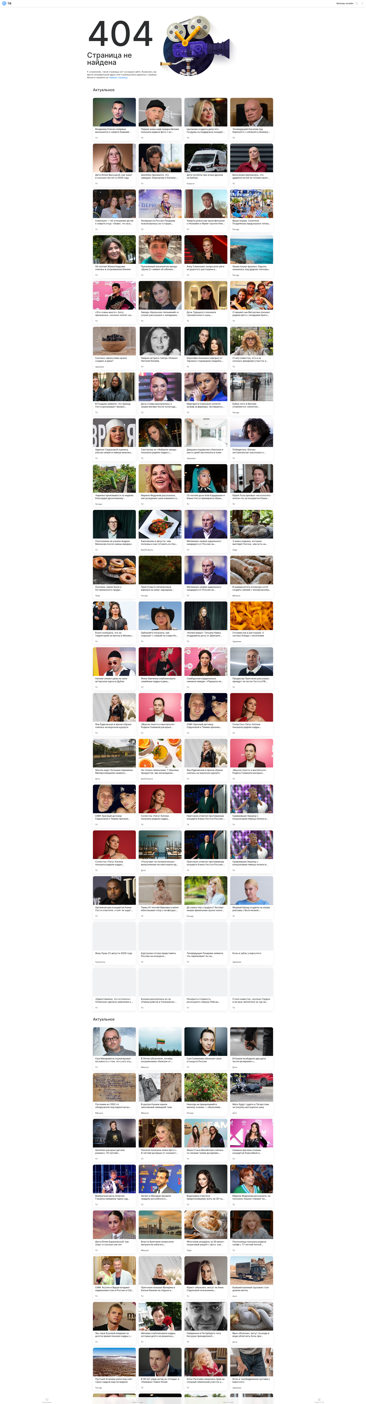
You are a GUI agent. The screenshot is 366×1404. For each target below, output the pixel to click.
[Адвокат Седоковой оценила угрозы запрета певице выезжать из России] (114, 439)
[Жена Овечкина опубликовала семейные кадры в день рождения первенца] (160, 668)
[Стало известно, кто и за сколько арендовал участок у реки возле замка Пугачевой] (251, 348)
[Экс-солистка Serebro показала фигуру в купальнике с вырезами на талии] (160, 1172)
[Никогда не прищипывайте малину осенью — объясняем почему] (205, 1277)
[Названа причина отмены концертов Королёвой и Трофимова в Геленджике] (251, 1323)
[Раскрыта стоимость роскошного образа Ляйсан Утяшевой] (205, 989)
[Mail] (4, 3)
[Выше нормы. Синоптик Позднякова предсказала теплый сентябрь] (251, 210)
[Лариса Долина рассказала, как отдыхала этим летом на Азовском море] (114, 1172)
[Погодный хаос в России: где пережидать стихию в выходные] (114, 1126)
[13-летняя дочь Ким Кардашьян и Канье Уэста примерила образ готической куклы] (205, 485)
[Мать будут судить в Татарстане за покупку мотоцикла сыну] (251, 1277)
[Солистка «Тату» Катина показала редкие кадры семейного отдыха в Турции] (251, 714)
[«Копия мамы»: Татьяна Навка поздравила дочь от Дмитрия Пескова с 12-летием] (205, 622)
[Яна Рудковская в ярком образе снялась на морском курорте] (114, 714)
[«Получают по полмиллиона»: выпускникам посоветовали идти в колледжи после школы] (160, 851)
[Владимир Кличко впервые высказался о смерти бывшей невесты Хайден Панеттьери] (114, 119)
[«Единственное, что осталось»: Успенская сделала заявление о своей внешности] (114, 989)
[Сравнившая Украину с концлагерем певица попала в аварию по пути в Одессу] (251, 806)
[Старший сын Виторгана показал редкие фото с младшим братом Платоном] (251, 302)
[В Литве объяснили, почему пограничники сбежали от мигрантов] (160, 1231)
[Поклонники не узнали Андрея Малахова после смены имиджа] (114, 531)
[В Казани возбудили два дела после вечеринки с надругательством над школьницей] (251, 1231)
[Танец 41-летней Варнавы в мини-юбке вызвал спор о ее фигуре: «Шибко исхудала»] (160, 897)
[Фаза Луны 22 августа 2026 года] (114, 943)
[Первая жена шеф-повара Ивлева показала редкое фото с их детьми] (160, 119)
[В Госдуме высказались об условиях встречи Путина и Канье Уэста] (160, 1035)
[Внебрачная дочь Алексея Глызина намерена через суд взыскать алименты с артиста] (114, 1369)
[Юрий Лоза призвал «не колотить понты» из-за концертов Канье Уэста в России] (251, 485)
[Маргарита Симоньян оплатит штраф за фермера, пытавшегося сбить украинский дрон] (205, 394)
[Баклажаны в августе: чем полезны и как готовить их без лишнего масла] (160, 531)
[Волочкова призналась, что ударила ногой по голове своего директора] (251, 165)
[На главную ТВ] (8, 3)
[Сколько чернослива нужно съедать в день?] (114, 348)
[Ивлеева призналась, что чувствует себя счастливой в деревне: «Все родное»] (251, 1172)
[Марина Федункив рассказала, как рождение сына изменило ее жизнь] (160, 485)
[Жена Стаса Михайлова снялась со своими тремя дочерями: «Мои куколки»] (205, 1323)
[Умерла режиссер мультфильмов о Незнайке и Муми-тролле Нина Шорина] (205, 210)
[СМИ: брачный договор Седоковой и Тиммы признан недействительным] (205, 714)
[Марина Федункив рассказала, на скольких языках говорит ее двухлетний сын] (251, 1369)
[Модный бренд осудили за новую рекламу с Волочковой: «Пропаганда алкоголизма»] (251, 897)
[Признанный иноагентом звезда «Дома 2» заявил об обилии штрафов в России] (160, 256)
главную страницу (118, 77)
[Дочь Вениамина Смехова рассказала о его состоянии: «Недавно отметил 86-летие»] (251, 1126)
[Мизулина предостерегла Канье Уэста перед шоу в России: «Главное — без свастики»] (205, 1035)
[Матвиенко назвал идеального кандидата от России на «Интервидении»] (205, 531)
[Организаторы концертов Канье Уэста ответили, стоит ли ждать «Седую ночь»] (114, 897)
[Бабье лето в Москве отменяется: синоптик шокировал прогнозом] (251, 394)
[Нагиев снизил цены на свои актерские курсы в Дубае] (114, 668)
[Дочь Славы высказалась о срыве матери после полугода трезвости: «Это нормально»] (160, 394)
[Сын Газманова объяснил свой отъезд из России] (205, 1231)
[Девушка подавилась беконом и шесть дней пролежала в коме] (205, 439)
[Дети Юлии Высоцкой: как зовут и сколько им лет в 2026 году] (114, 165)
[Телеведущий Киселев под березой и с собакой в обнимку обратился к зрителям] (251, 119)
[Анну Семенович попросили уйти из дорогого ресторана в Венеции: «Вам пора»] (205, 256)
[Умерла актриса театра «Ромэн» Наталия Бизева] (160, 348)
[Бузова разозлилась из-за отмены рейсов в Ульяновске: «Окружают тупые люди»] (160, 989)
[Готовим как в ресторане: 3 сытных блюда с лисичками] (251, 622)
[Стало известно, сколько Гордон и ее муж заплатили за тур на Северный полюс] (251, 989)
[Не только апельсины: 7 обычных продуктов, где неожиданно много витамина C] (160, 760)
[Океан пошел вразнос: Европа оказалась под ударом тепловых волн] (251, 256)
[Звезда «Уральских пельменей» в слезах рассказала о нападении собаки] (160, 302)
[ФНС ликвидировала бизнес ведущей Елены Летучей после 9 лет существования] (205, 1126)
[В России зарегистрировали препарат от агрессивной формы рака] (160, 1126)
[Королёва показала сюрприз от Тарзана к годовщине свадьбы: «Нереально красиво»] (205, 348)
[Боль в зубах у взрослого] (251, 943)
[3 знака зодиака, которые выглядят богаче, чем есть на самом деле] (251, 531)
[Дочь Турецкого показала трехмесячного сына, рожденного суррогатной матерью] (205, 302)
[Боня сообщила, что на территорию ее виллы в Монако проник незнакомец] (114, 622)
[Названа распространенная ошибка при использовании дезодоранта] (160, 1080)
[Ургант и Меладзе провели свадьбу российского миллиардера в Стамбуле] (160, 1369)
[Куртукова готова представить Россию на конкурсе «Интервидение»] (160, 943)
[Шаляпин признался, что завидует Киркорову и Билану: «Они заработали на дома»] (160, 165)
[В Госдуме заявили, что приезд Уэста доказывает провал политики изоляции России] (114, 394)
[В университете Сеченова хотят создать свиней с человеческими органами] (251, 577)
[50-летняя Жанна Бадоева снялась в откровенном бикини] (114, 256)
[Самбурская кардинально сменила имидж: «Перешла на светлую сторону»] (205, 668)
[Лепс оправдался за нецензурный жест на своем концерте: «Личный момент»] (205, 1080)
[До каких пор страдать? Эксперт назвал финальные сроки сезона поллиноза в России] (205, 897)
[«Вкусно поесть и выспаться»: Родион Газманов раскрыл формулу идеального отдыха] (160, 714)
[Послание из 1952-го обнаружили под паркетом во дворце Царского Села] (114, 1277)
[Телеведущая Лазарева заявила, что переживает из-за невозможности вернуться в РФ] (205, 943)
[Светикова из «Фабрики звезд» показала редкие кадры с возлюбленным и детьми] (160, 439)
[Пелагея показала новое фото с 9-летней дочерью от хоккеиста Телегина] (160, 1323)
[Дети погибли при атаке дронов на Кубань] (205, 165)
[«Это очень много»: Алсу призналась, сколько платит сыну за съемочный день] (114, 302)
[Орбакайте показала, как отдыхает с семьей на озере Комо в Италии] (160, 622)
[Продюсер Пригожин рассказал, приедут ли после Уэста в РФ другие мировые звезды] (251, 668)
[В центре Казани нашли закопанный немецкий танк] (160, 1277)
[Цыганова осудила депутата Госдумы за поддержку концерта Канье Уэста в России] (205, 119)
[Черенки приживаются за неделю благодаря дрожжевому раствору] (114, 485)
